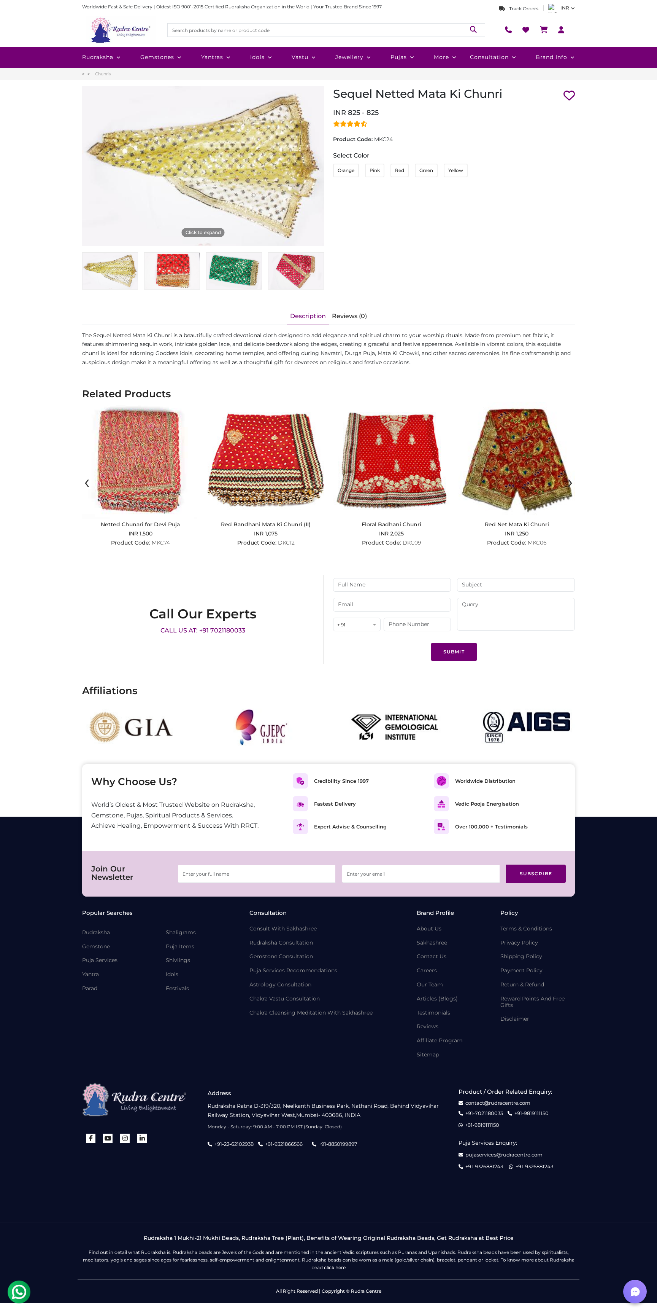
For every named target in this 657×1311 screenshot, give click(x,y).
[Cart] (544, 30)
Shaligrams (181, 932)
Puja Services (99, 960)
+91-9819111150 (531, 1113)
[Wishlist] (525, 30)
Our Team (430, 984)
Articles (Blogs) (437, 999)
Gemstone (96, 946)
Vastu (300, 57)
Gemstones (157, 57)
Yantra (90, 974)
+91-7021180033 (484, 1113)
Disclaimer (514, 1019)
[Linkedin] (142, 1138)
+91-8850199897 (338, 1144)
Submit (454, 652)
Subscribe (536, 873)
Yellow (455, 170)
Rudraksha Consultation (281, 943)
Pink (375, 170)
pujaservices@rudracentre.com (504, 1155)
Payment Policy (521, 970)
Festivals (177, 988)
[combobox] (356, 625)
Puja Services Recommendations (293, 970)
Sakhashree (432, 943)
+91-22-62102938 (234, 1144)
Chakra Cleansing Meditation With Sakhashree (311, 1013)
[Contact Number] (508, 30)
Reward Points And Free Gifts (532, 1002)
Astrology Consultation (280, 984)
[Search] (473, 30)
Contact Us (431, 956)
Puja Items (180, 946)
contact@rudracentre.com (497, 1103)
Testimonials (433, 1013)
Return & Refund (522, 984)
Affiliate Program (440, 1040)
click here (335, 1267)
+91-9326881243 (484, 1166)
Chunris (103, 73)
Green (426, 170)
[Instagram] (125, 1138)
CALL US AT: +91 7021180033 (202, 630)
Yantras (212, 57)
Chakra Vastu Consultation (284, 999)
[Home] (120, 30)
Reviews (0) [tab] (349, 316)
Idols (257, 57)
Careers (427, 970)
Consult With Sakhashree (283, 929)
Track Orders (523, 8)
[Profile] (561, 30)
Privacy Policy (519, 943)
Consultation (489, 57)
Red (399, 170)
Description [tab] (308, 316)
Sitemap (428, 1054)
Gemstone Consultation (281, 956)
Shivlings (178, 960)
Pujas (398, 57)
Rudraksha (97, 57)
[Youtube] (108, 1138)
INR (564, 8)
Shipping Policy (521, 956)
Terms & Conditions (526, 929)
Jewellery (349, 57)
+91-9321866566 (284, 1144)
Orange (346, 170)
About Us (429, 929)
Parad (89, 988)
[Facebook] (91, 1138)
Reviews (427, 1026)
